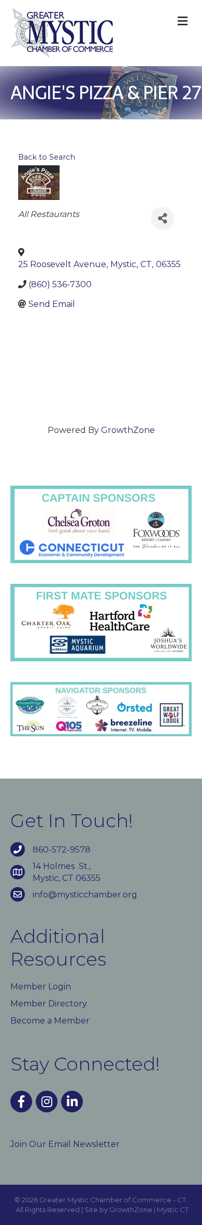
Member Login (40, 986)
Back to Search (46, 157)
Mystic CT (173, 1209)
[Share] (162, 218)
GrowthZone (128, 430)
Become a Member (50, 1021)
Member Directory (48, 1004)
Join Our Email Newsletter (65, 1144)
